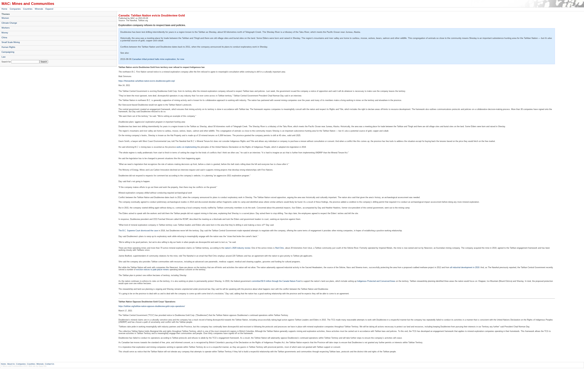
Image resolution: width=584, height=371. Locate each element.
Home (4, 9)
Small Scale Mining (11, 42)
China (4, 37)
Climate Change (9, 23)
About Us (11, 364)
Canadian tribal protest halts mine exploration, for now (158, 59)
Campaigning (8, 52)
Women (5, 18)
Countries (27, 9)
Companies (15, 9)
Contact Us (49, 364)
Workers (6, 27)
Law (3, 57)
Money (5, 32)
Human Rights (8, 47)
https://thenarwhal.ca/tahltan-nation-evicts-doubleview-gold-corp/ (146, 81)
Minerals (39, 9)
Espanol (49, 9)
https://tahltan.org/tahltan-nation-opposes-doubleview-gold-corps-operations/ (151, 306)
